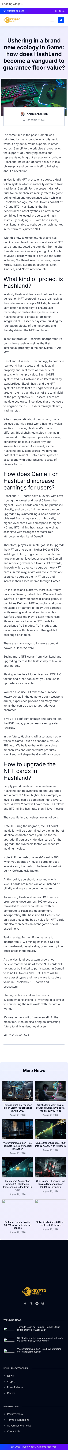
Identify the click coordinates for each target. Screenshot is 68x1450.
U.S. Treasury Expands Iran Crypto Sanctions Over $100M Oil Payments (50, 1184)
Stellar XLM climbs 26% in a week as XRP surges (50, 1223)
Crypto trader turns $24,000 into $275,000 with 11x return (50, 1144)
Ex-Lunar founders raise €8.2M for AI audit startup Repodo (17, 1225)
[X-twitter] (56, 11)
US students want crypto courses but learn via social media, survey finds (50, 1107)
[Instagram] (63, 11)
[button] (52, 20)
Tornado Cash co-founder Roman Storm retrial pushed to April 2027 (17, 1107)
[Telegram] (60, 11)
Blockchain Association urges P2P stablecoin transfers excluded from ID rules (17, 1185)
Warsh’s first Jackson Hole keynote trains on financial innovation (17, 1145)
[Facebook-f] (52, 11)
